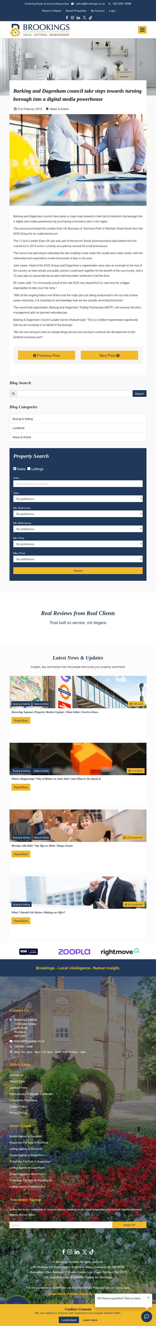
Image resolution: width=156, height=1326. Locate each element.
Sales (21, 468)
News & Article (59, 109)
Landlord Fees (18, 1087)
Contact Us (17, 1075)
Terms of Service (114, 1287)
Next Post (107, 355)
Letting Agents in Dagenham (27, 1168)
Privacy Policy (18, 1113)
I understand (68, 1320)
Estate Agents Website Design (69, 1294)
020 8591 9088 (121, 3)
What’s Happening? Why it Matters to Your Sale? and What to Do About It (56, 778)
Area (16, 478)
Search (139, 393)
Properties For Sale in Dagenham (30, 1161)
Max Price (19, 553)
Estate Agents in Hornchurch (27, 1174)
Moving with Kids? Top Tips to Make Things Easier (42, 845)
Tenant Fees (17, 1081)
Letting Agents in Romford (26, 1149)
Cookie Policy (18, 1106)
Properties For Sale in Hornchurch (31, 1180)
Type (16, 493)
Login (112, 10)
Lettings (37, 468)
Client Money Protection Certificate (31, 1094)
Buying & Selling (23, 419)
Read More (21, 720)
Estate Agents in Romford (25, 1136)
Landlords (19, 428)
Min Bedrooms (21, 508)
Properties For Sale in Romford (29, 1142)
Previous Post (48, 355)
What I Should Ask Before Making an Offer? (38, 912)
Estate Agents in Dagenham (27, 1155)
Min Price (18, 538)
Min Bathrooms (22, 523)
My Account (98, 10)
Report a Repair (51, 10)
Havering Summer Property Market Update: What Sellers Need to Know (54, 712)
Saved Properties (76, 10)
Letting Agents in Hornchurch (27, 1186)
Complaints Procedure (23, 1100)
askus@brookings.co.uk (90, 3)
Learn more (90, 1320)
